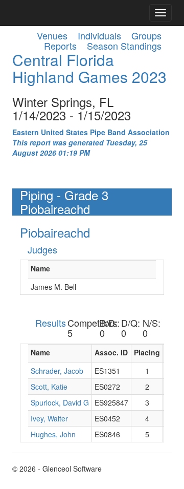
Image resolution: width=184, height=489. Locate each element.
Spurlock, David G (60, 402)
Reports (60, 45)
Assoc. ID (111, 352)
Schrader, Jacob (57, 371)
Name (40, 268)
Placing (147, 352)
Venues (52, 35)
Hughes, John (53, 434)
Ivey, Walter (49, 418)
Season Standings (124, 45)
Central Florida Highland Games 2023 (89, 68)
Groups (146, 35)
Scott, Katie (49, 386)
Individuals (99, 35)
